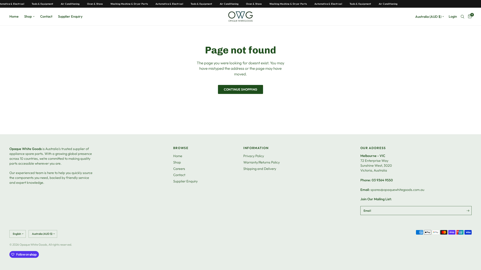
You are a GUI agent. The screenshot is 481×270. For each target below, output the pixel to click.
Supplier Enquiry (70, 16)
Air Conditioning (66, 4)
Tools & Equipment (39, 4)
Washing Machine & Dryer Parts (125, 4)
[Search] (462, 17)
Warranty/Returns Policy (261, 162)
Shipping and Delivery (259, 168)
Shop (28, 16)
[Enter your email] (468, 210)
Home (14, 16)
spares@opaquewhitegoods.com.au (397, 190)
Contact (46, 16)
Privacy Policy (253, 156)
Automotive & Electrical (166, 4)
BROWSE (180, 148)
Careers (179, 168)
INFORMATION (255, 148)
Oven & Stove (91, 4)
